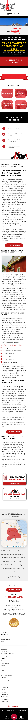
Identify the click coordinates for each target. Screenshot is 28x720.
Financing (4, 656)
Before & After (5, 699)
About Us (3, 651)
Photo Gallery (5, 701)
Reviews (3, 692)
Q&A (2, 670)
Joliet (17, 238)
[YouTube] (15, 706)
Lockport (20, 572)
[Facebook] (11, 706)
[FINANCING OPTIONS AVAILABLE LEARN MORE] (14, 472)
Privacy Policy (21, 710)
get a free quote (14, 589)
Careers (3, 658)
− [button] (24, 544)
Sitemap (18, 712)
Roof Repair (4, 634)
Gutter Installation (6, 639)
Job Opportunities (6, 675)
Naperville (23, 238)
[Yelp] (17, 706)
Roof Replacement (6, 636)
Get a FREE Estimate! (14, 245)
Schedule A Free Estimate (14, 61)
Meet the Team (5, 672)
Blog (2, 661)
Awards (3, 665)
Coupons (3, 677)
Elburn (19, 561)
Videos (3, 689)
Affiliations (4, 668)
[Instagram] (13, 706)
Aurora (13, 238)
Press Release (5, 663)
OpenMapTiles (12, 546)
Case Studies (4, 694)
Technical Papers (6, 680)
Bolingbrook (5, 554)
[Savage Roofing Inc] (14, 717)
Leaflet (7, 546)
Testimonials (4, 697)
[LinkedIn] (19, 706)
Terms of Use (11, 712)
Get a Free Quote (14, 431)
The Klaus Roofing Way (7, 653)
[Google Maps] (9, 706)
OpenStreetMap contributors (21, 546)
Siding (2, 641)
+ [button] (24, 542)
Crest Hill (22, 557)
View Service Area (14, 576)
